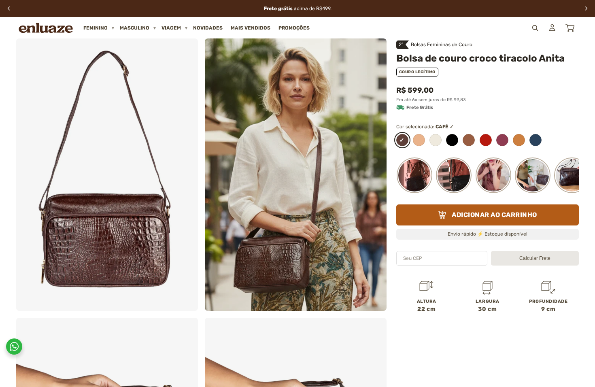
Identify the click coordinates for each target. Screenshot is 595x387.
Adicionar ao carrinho (494, 215)
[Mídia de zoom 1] (107, 174)
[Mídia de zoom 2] (296, 174)
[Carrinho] (570, 28)
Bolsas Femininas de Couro (441, 44)
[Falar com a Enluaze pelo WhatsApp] (14, 346)
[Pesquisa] (535, 28)
